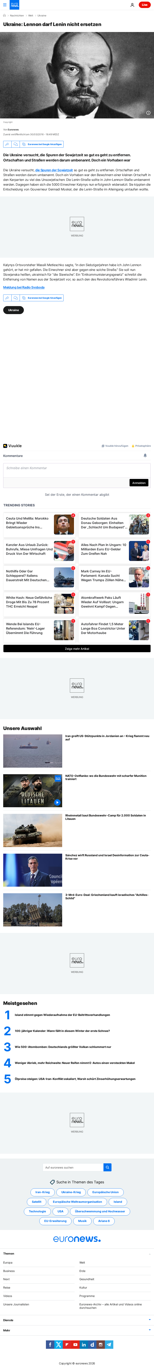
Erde (82, 1271)
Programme (87, 1296)
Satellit (36, 1201)
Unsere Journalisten (16, 1304)
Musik (82, 1221)
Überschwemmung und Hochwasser (100, 1211)
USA (60, 1211)
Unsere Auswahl (22, 728)
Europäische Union (105, 1192)
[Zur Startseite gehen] (14, 5)
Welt (30, 15)
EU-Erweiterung (55, 1221)
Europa (7, 1262)
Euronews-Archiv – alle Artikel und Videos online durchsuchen (110, 1306)
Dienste (8, 1320)
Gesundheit (86, 1279)
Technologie (37, 1211)
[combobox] (77, 1167)
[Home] (4, 15)
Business (9, 1271)
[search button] (107, 1167)
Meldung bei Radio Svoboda (24, 287)
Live (145, 4)
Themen (8, 1253)
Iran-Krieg (42, 1192)
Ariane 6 (104, 1221)
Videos (7, 1296)
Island (118, 1201)
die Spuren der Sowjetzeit (54, 170)
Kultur (83, 1287)
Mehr (6, 1330)
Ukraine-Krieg (71, 1192)
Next (6, 1279)
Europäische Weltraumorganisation (77, 1201)
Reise (6, 1287)
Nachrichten (17, 15)
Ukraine (41, 15)
